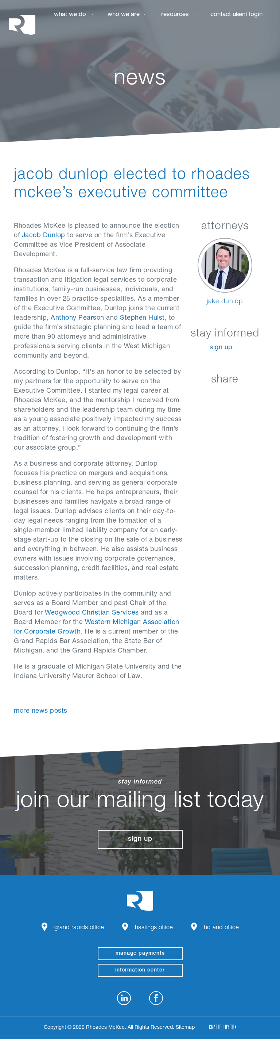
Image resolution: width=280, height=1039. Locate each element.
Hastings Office (154, 928)
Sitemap (185, 1027)
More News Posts (40, 711)
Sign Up (221, 348)
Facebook (207, 397)
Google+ (244, 397)
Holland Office (221, 928)
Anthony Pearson (77, 318)
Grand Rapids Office (79, 928)
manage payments (140, 953)
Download (262, 397)
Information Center (140, 970)
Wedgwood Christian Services (92, 613)
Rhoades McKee (22, 24)
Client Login (247, 15)
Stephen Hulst (142, 318)
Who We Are (124, 15)
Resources (175, 15)
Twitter (226, 397)
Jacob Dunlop (43, 235)
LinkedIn (189, 397)
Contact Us (224, 15)
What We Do (70, 15)
